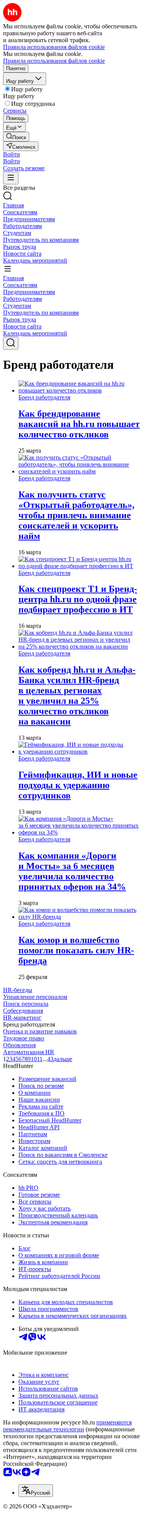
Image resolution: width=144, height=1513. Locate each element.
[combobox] (35, 1490)
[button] (11, 154)
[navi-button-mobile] (10, 178)
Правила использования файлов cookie (54, 60)
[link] (16, 136)
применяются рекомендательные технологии (67, 1426)
